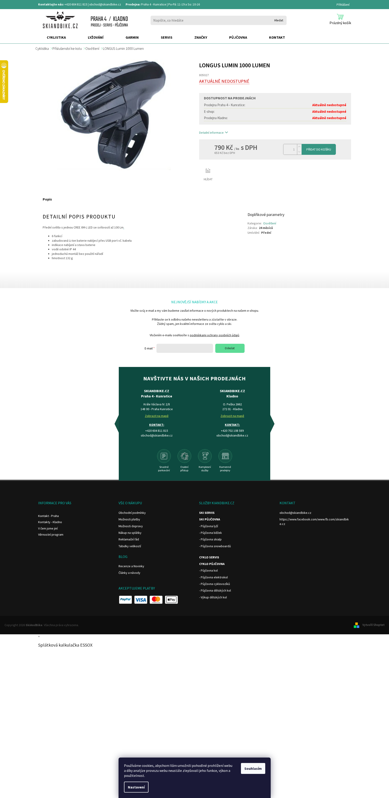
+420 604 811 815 (75, 4)
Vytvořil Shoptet (373, 625)
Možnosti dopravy (131, 526)
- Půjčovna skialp (210, 539)
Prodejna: (133, 4)
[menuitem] (56, 37)
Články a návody (129, 573)
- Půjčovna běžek (210, 533)
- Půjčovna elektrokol (213, 577)
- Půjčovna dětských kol (215, 590)
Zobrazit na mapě (156, 416)
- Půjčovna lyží (208, 526)
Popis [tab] (47, 199)
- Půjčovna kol (208, 570)
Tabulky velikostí (130, 546)
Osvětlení (269, 223)
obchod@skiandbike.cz (105, 4)
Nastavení (136, 787)
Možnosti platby (129, 519)
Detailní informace (211, 132)
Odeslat (230, 348)
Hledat (278, 20)
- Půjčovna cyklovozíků (214, 584)
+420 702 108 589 (232, 431)
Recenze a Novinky (131, 566)
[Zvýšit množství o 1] (299, 146)
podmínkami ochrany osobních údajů (214, 335)
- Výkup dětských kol (213, 597)
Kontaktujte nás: (51, 4)
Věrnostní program (50, 534)
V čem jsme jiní (48, 528)
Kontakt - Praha (48, 516)
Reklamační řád (129, 539)
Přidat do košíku (318, 149)
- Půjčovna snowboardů (215, 546)
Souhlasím (253, 768)
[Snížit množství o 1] (299, 152)
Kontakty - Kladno (50, 522)
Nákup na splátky (130, 533)
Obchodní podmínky (132, 513)
